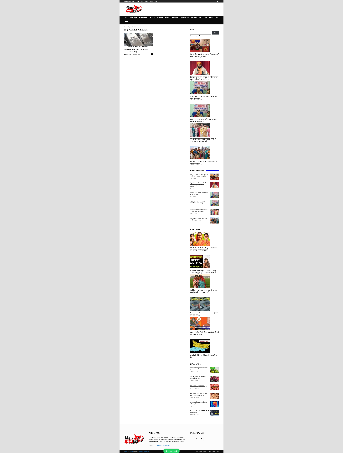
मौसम (211, 18)
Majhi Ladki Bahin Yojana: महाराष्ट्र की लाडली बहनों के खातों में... (203, 249)
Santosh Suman (127, 54)
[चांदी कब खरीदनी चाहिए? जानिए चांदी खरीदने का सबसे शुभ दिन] (138, 40)
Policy (209, 451)
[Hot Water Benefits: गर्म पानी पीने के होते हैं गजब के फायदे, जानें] (214, 413)
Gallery (217, 451)
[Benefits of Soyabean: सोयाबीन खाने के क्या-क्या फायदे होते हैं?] (214, 396)
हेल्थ (200, 18)
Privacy (151, 1)
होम (126, 18)
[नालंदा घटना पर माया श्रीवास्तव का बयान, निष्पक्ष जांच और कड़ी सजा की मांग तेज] (204, 110)
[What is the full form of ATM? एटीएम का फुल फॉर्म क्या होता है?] (204, 304)
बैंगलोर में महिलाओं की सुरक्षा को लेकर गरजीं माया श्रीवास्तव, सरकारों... (204, 55)
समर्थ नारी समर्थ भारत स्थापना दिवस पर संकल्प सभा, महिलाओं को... (203, 140)
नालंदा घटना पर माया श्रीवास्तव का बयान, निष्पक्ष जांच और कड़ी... (204, 120)
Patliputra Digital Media (144, 451)
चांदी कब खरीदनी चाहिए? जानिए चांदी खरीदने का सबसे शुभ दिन (136, 50)
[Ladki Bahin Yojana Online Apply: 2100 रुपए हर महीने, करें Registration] (204, 261)
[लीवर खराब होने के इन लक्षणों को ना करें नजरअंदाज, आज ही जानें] (214, 404)
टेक (205, 18)
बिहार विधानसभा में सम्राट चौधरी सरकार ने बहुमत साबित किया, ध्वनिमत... (204, 78)
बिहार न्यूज (133, 18)
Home (138, 1)
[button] (217, 18)
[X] (215, 1)
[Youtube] (218, 1)
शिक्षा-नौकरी (143, 18)
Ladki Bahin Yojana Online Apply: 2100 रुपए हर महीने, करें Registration (203, 271)
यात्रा (126, 22)
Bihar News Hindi (129, 451)
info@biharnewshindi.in (163, 445)
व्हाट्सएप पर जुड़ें (172, 451)
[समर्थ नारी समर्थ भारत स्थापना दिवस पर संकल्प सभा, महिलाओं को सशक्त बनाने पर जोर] (204, 130)
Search (192, 29)
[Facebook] (212, 1)
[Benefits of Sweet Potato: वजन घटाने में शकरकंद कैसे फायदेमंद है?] (214, 387)
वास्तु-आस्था (185, 18)
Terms (156, 1)
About (142, 1)
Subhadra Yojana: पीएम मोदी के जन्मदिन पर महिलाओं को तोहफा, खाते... (204, 291)
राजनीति (160, 18)
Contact (146, 1)
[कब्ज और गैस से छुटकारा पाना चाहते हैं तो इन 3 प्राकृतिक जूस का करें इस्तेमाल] (214, 370)
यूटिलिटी (194, 18)
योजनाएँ (152, 18)
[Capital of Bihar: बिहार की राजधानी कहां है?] (204, 346)
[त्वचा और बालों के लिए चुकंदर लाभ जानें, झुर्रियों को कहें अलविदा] (214, 379)
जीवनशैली (175, 18)
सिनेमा (167, 18)
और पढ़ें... (182, 441)
